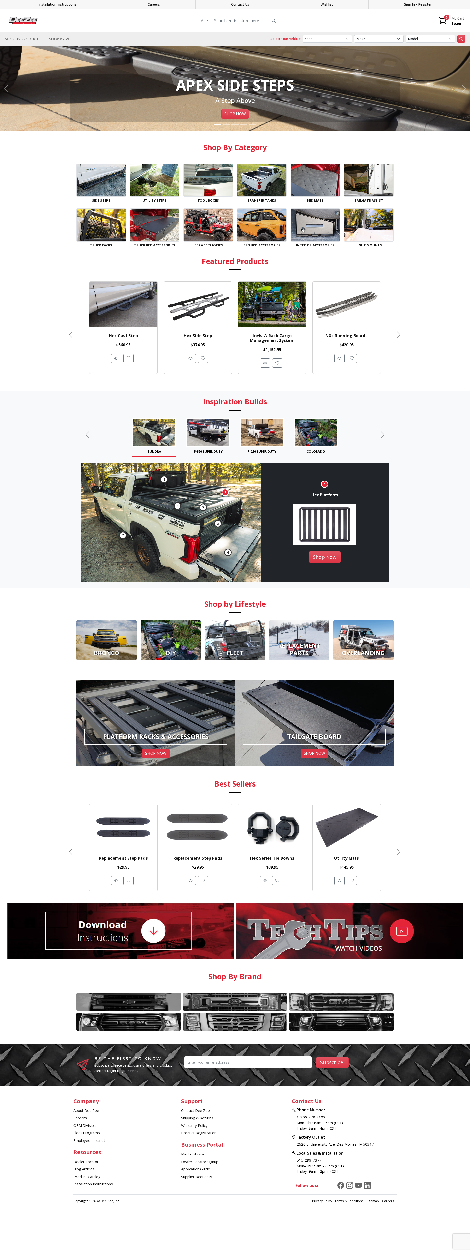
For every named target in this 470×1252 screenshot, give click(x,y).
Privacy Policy (322, 1201)
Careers (154, 4)
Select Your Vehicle (285, 38)
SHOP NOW (235, 114)
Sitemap (373, 1201)
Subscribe (331, 1062)
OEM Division (84, 1125)
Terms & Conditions (349, 1201)
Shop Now (325, 557)
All (203, 20)
